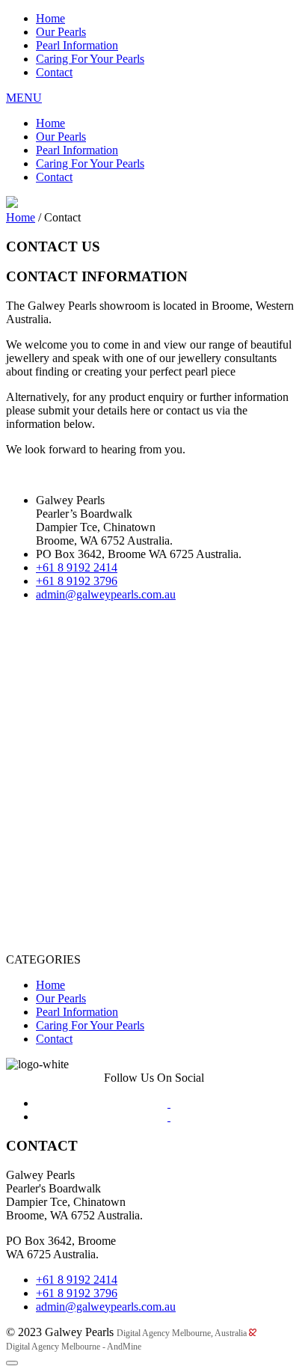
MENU (24, 97)
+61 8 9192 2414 (76, 567)
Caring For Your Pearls (90, 58)
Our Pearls (61, 31)
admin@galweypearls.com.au (106, 594)
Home (50, 18)
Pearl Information (77, 45)
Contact (54, 72)
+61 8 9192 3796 (76, 581)
